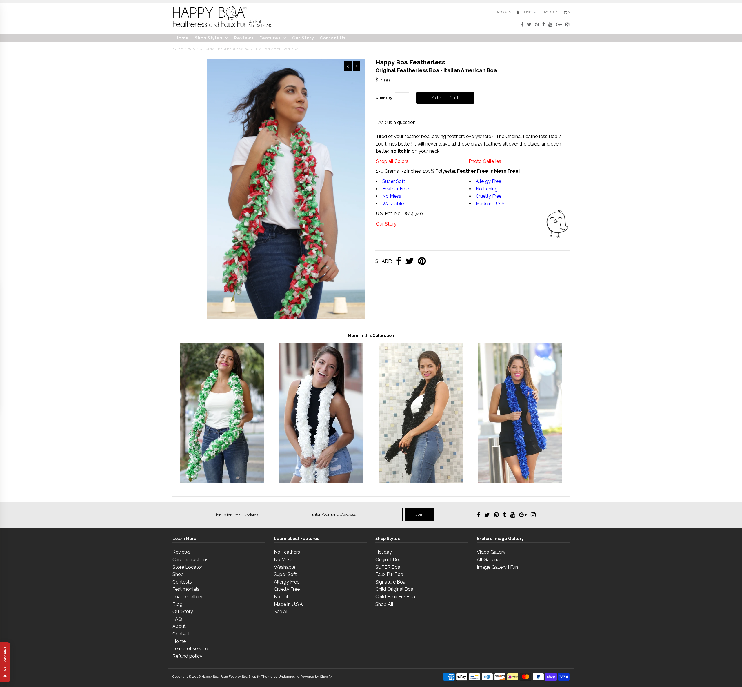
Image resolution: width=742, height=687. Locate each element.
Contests (182, 582)
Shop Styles (208, 38)
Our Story (303, 38)
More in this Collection (371, 335)
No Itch (282, 596)
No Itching (487, 189)
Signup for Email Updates (236, 515)
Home (182, 38)
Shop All (384, 604)
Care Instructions (190, 559)
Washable (393, 203)
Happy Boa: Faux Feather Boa (224, 677)
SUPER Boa (387, 567)
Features (270, 38)
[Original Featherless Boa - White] (321, 481)
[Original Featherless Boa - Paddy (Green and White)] (222, 481)
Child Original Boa (394, 589)
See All (281, 611)
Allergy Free (488, 181)
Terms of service (190, 648)
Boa (191, 49)
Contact (181, 634)
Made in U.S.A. (289, 604)
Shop (178, 574)
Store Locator (187, 567)
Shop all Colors (392, 161)
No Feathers (287, 552)
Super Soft (393, 181)
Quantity (383, 98)
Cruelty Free (488, 196)
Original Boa (388, 559)
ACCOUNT (505, 12)
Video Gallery (491, 552)
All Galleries (489, 559)
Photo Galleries (485, 161)
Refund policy (187, 656)
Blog (177, 604)
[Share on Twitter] (409, 262)
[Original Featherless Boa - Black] (421, 481)
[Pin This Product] (422, 262)
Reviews (244, 38)
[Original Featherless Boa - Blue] (520, 481)
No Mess (391, 196)
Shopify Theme (260, 677)
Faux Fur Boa (389, 574)
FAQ (177, 619)
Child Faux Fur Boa (395, 596)
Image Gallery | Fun (497, 567)
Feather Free (395, 189)
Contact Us (332, 38)
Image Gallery (187, 596)
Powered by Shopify (316, 677)
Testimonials (185, 589)
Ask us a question (397, 122)
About (179, 626)
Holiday (383, 552)
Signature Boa (390, 582)
